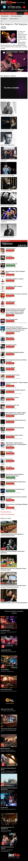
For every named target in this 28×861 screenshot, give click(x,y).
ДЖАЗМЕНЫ (20, 13)
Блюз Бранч (9, 256)
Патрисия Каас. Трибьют (12, 397)
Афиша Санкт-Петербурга (8, 514)
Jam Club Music (9, 252)
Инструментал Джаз (11, 344)
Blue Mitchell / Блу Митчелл (7, 114)
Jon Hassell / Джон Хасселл (7, 236)
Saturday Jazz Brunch (11, 263)
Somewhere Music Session (13, 375)
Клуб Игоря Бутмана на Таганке (13, 378)
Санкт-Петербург (21, 2)
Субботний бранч (10, 248)
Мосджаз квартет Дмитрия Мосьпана (16, 420)
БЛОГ (26, 13)
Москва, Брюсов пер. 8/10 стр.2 (9, 691)
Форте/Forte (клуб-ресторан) (8, 728)
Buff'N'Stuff (3, 160)
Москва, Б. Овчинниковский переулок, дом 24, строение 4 (8, 751)
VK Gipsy (8, 316)
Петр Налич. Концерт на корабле (14, 278)
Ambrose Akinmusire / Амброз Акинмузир (8, 221)
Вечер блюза (9, 459)
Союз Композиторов (6, 689)
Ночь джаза (9, 466)
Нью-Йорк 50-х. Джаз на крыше (14, 286)
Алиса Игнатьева (10, 301)
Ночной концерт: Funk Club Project (15, 489)
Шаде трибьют (10, 337)
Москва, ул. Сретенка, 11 (7, 671)
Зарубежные (4, 18)
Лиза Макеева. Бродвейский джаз (15, 352)
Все (2, 21)
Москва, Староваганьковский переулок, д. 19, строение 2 (8, 772)
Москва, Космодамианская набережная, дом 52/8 (7, 791)
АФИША (2, 13)
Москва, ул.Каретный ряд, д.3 (8, 809)
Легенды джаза (4, 16)
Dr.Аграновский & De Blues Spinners (15, 390)
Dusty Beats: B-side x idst (12, 405)
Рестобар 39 (8, 431)
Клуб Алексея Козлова (11, 267)
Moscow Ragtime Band (12, 319)
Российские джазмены (16, 16)
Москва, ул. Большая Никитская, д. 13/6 (6, 831)
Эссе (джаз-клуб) (10, 276)
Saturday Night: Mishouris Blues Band (15, 481)
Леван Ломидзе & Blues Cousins (14, 435)
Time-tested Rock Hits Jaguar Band (15, 427)
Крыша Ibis (8, 334)
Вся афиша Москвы (6, 511)
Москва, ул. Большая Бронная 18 (8, 731)
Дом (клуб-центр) (5, 748)
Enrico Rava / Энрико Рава (7, 205)
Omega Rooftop (9, 289)
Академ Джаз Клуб (10, 340)
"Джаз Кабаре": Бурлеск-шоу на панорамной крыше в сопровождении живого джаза (16, 444)
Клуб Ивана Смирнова (11, 370)
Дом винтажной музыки (11, 408)
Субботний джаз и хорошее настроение (16, 293)
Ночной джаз (9, 451)
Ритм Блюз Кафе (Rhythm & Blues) (14, 393)
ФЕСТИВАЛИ (8, 13)
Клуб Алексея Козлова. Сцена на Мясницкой (16, 322)
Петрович (8, 401)
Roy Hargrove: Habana (8, 76)
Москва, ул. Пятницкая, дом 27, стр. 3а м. (9, 632)
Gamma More (9, 297)
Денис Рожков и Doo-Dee (7, 130)
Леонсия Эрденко (10, 367)
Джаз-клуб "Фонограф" (7, 709)
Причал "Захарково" (10, 282)
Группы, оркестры (14, 18)
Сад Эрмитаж (4, 807)
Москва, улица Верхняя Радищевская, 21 (7, 850)
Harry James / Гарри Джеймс (8, 145)
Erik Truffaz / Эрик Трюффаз (7, 175)
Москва (14, 2)
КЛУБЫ (14, 13)
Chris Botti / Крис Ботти (6, 190)
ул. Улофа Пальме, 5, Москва (8, 710)
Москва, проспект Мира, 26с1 (8, 651)
